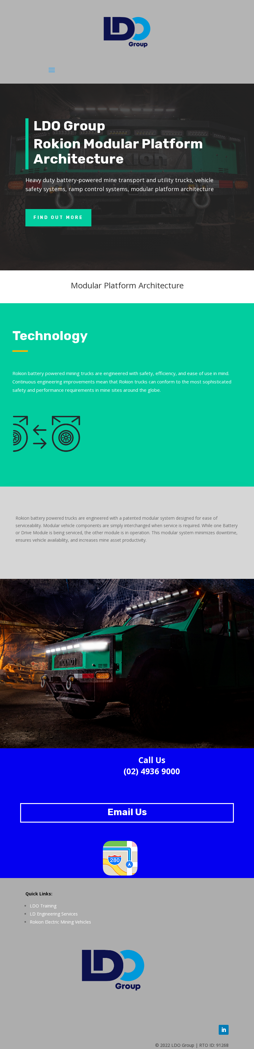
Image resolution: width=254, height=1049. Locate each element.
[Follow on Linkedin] (224, 1030)
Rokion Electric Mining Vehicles (60, 922)
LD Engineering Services (54, 914)
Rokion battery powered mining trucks (53, 373)
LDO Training (43, 906)
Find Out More (58, 217)
